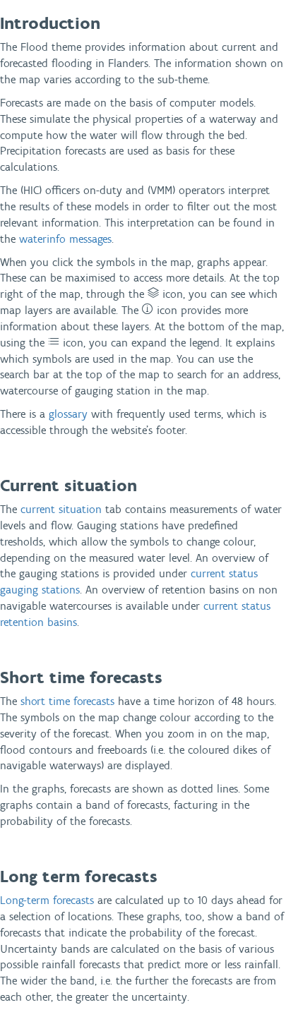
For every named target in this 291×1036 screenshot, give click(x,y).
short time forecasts (67, 701)
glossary (68, 414)
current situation (61, 509)
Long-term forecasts (47, 900)
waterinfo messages (65, 239)
